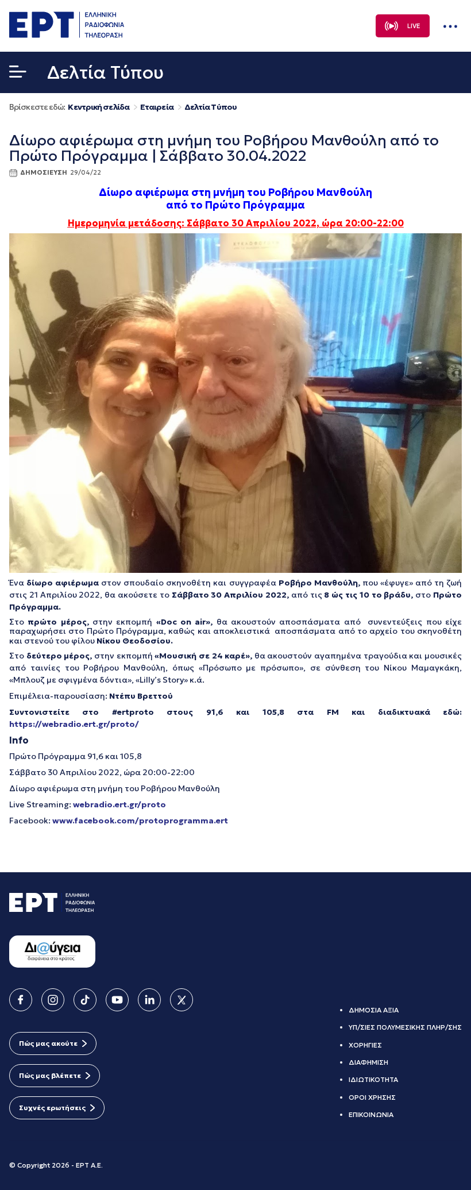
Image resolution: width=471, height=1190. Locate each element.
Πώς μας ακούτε (48, 1043)
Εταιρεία (156, 107)
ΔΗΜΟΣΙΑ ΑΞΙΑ (374, 1010)
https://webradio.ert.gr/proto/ (74, 724)
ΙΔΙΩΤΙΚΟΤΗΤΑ (373, 1079)
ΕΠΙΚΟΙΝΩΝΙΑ (371, 1114)
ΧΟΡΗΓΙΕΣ (365, 1045)
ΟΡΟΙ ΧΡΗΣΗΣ (372, 1097)
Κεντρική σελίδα (98, 107)
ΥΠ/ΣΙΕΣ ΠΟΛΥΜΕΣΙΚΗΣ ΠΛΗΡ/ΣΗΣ (405, 1027)
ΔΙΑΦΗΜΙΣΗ (368, 1062)
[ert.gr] (66, 34)
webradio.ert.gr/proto (119, 804)
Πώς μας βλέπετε (50, 1075)
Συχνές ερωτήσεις (52, 1107)
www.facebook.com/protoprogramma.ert (140, 820)
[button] (17, 74)
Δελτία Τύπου (210, 107)
